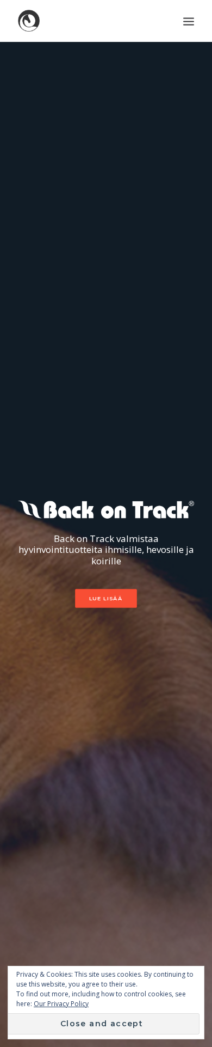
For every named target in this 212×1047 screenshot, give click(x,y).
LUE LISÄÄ (106, 598)
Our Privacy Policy (61, 1003)
